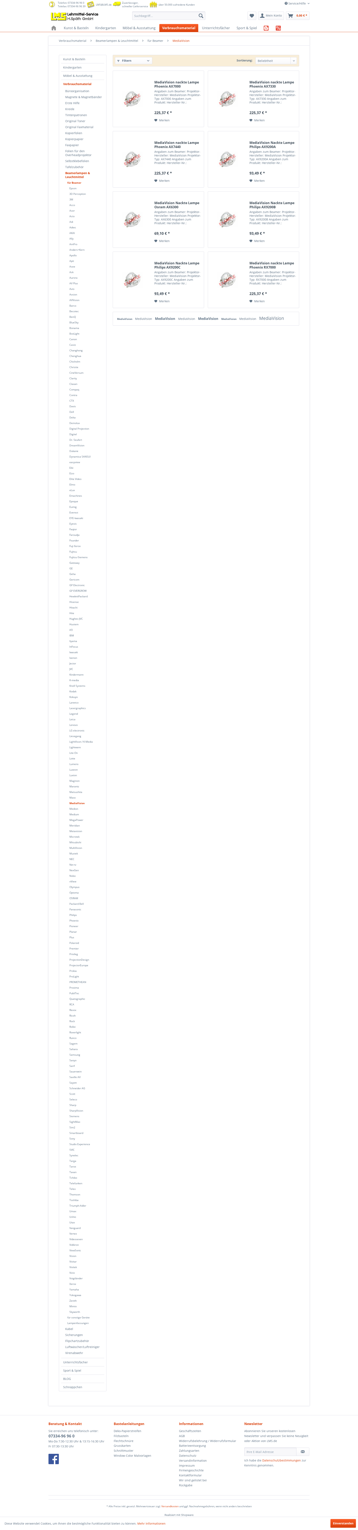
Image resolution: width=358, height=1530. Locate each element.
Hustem (74, 624)
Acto (72, 216)
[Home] (54, 28)
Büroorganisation (77, 91)
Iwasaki (73, 652)
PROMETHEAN (77, 982)
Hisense (74, 602)
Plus (71, 937)
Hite (71, 613)
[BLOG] (266, 28)
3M (71, 199)
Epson (72, 188)
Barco (72, 305)
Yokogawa (75, 1295)
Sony (72, 1138)
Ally (71, 238)
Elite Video (75, 479)
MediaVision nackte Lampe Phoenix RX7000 (271, 265)
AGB (182, 1436)
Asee (72, 266)
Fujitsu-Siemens (78, 557)
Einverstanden (343, 1523)
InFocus (73, 646)
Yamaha (74, 1289)
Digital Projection (79, 428)
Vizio (72, 1273)
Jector (72, 663)
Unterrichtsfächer (75, 1362)
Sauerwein (75, 1071)
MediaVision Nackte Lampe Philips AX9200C (176, 265)
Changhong (76, 350)
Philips (73, 915)
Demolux (74, 423)
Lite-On (73, 753)
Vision (72, 1256)
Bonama (74, 328)
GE (71, 568)
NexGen (74, 870)
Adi (71, 222)
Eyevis (73, 523)
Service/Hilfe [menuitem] (297, 3)
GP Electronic (77, 585)
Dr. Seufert (75, 440)
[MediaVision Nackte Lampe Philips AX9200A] (227, 159)
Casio (72, 345)
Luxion (73, 775)
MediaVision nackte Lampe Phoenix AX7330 (271, 84)
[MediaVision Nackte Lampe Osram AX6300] (132, 219)
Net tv (72, 864)
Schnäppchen (72, 1387)
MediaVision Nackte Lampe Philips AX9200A (271, 145)
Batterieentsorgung (192, 1446)
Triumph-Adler (77, 1205)
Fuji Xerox (75, 546)
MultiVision (75, 848)
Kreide (69, 109)
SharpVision (76, 1110)
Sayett (73, 1082)
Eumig (73, 507)
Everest (73, 512)
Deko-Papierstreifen (127, 1431)
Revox (72, 1010)
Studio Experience (79, 1144)
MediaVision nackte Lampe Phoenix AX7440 (176, 145)
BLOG (67, 1379)
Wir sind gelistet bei (193, 1480)
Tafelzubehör (74, 167)
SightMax (74, 1122)
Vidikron (74, 1245)
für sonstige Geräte (78, 1317)
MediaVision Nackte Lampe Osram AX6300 (176, 205)
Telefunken (75, 1183)
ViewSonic (75, 1250)
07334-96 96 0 (61, 1436)
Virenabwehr (74, 1353)
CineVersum (76, 373)
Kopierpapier (74, 139)
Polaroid (74, 943)
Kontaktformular (190, 1475)
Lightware (75, 747)
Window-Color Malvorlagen (132, 1456)
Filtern (126, 61)
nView (72, 881)
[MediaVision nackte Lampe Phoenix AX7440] (132, 159)
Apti (71, 261)
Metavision (75, 831)
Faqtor (73, 529)
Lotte (72, 758)
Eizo (71, 473)
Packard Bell (76, 904)
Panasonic (75, 909)
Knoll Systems (77, 686)
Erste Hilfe (72, 103)
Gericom (74, 579)
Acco (72, 205)
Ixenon (73, 658)
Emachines (75, 496)
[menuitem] (168, 16)
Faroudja (74, 535)
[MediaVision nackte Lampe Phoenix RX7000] (227, 280)
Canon (73, 339)
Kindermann (76, 674)
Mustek (73, 853)
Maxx (72, 797)
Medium (74, 814)
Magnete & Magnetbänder (83, 97)
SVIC (72, 1150)
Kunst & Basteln (74, 59)
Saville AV (75, 1077)
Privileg (73, 954)
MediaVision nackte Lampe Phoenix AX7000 (176, 84)
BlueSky (74, 322)
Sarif (72, 1066)
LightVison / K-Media (81, 741)
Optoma (74, 892)
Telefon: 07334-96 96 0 (71, 3)
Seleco (73, 1099)
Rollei (72, 1027)
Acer (72, 210)
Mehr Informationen (151, 1523)
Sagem (73, 1043)
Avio (71, 289)
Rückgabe (185, 1485)
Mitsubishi (75, 842)
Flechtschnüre (123, 1441)
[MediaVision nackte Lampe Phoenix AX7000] (132, 99)
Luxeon (73, 769)
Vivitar (73, 1261)
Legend (73, 714)
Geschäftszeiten (190, 1431)
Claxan (73, 384)
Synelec (73, 1155)
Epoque (73, 501)
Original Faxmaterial (79, 127)
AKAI (72, 233)
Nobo (72, 876)
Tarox (72, 1166)
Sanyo (72, 1060)
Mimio (73, 1306)
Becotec (74, 311)
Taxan (72, 1172)
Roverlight (75, 1032)
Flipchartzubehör (77, 1341)
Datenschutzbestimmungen (281, 1460)
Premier (74, 948)
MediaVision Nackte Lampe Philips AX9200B (271, 205)
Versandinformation (193, 1461)
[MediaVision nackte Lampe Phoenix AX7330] (227, 99)
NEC (71, 859)
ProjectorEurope (78, 965)
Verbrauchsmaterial (77, 84)
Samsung (74, 1055)
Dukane (73, 451)
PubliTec (74, 993)
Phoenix (74, 920)
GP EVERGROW (78, 591)
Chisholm (74, 361)
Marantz (74, 786)
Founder (74, 540)
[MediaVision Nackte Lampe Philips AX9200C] (132, 280)
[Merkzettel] (251, 16)
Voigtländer (76, 1278)
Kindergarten (72, 67)
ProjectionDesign (79, 959)
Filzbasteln (121, 1436)
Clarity (73, 378)
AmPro (73, 244)
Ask (71, 272)
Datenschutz (187, 1456)
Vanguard (75, 1228)
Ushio (72, 1217)
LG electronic (77, 730)
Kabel (69, 1329)
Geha (72, 574)
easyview (74, 462)
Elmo (72, 484)
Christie (73, 367)
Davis (72, 406)
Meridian (74, 825)
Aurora (73, 277)
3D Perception (77, 194)
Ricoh (72, 1015)
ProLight (74, 976)
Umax (72, 1211)
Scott (72, 1094)
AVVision (74, 300)
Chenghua (75, 356)
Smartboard (76, 1133)
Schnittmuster (123, 1451)
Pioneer (73, 926)
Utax (72, 1222)
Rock (72, 1021)
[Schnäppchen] (278, 28)
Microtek (74, 836)
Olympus (74, 887)
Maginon (74, 781)
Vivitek (73, 1267)
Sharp (72, 1105)
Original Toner (75, 121)
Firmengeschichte (191, 1470)
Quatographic (77, 999)
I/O (71, 630)
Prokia (73, 971)
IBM (71, 635)
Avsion (73, 294)
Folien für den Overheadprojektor (78, 153)
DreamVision (76, 445)
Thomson (74, 1194)
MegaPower (76, 820)
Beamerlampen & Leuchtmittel (77, 175)
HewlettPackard (78, 596)
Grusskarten (122, 1446)
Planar (73, 932)
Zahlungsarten (189, 1451)
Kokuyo (73, 697)
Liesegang (75, 736)
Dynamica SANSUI (80, 456)
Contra (73, 395)
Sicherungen (74, 1335)
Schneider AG (77, 1088)
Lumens (74, 764)
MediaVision (77, 803)
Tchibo (73, 1177)
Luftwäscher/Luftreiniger (82, 1347)
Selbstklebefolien (77, 161)
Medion (73, 809)
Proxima (74, 987)
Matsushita (75, 792)
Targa (72, 1161)
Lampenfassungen (78, 1323)
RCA (71, 1004)
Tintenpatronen (76, 115)
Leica (72, 719)
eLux (72, 490)
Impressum (187, 1465)
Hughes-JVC (76, 618)
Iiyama (73, 641)
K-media (74, 680)
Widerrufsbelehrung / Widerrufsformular (207, 1441)
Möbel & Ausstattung (77, 76)
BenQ (72, 317)
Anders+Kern (77, 250)
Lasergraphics (77, 708)
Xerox (72, 1284)
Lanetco (74, 702)
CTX (71, 400)
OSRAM (73, 898)
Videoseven (76, 1239)
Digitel (73, 434)
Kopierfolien (73, 133)
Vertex (73, 1233)
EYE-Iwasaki (76, 518)
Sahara (73, 1049)
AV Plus (73, 283)
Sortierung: (245, 60)
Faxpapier (72, 145)
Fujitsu (73, 551)
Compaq (74, 389)
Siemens (74, 1116)
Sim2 (72, 1127)
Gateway (74, 563)
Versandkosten (170, 1506)
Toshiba (74, 1200)
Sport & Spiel (72, 1370)
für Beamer (74, 182)
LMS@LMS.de (104, 4)
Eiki (71, 468)
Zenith (73, 1300)
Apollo (73, 255)
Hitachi (73, 607)
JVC (71, 669)
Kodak (72, 691)
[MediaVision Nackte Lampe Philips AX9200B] (227, 219)
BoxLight (74, 333)
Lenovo (73, 725)
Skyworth (74, 1312)
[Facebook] (80, 1459)
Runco (72, 1038)
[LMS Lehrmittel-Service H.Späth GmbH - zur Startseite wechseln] (75, 17)
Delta (72, 417)
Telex (72, 1189)
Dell (71, 412)
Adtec (72, 227)
